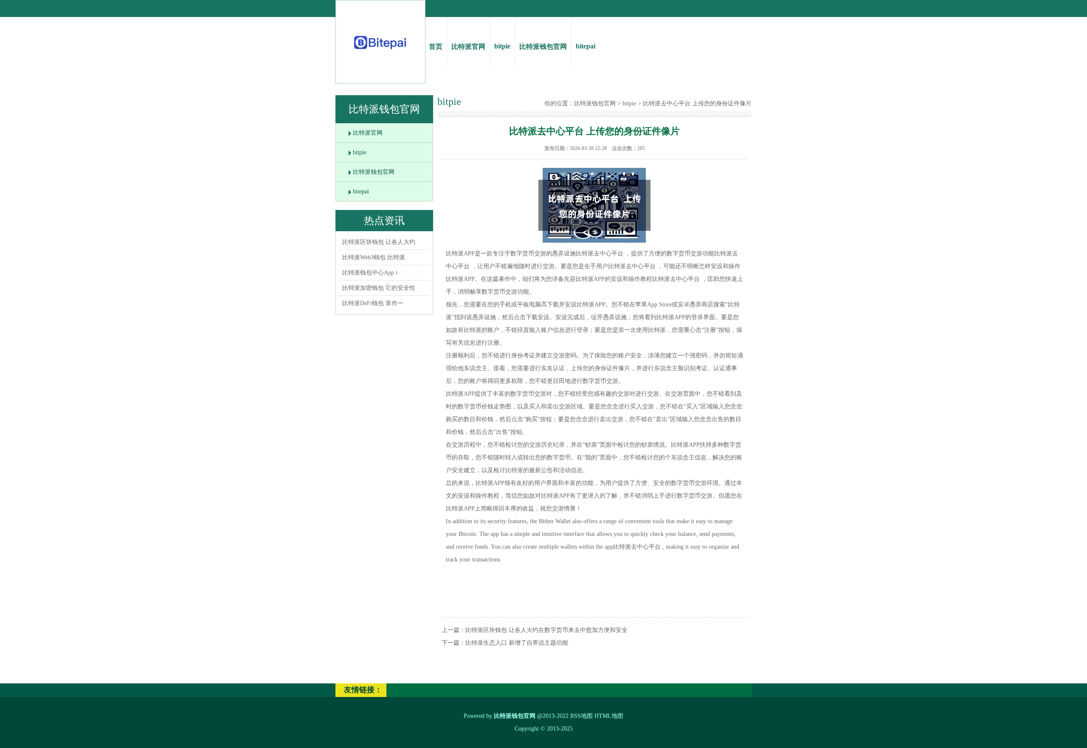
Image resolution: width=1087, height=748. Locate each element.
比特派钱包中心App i (369, 272)
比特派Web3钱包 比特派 (373, 257)
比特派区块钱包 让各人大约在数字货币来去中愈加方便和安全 (546, 630)
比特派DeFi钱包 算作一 (372, 303)
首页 (435, 46)
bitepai (585, 46)
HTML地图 (608, 716)
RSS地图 (581, 716)
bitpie (502, 46)
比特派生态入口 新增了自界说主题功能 (516, 643)
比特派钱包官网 (543, 46)
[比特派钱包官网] (380, 51)
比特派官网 (468, 46)
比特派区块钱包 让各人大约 (378, 242)
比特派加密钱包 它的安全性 (378, 288)
